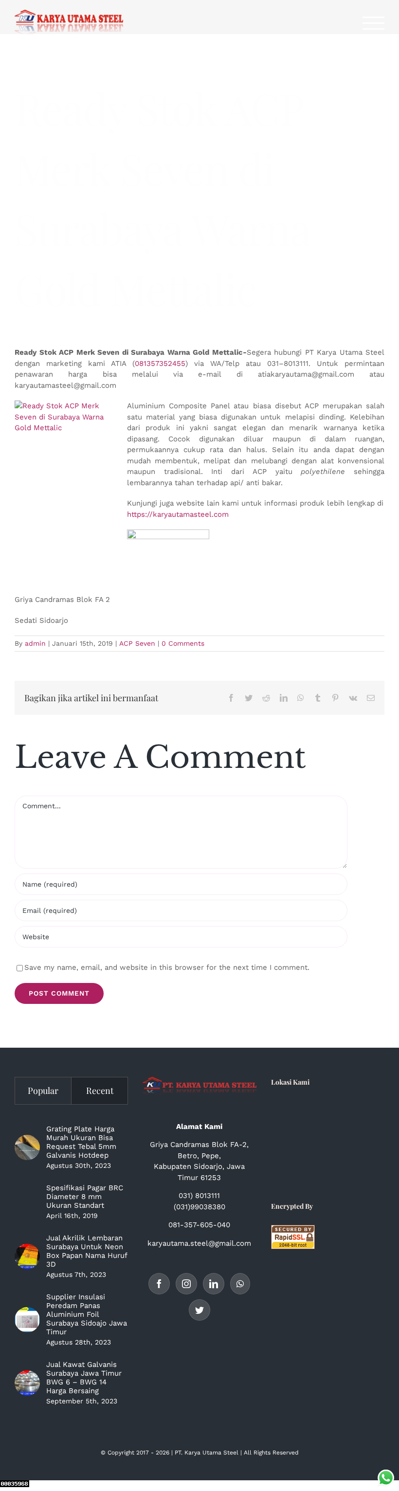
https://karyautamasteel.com (178, 514)
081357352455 (160, 363)
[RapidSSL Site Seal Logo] (293, 1230)
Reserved (285, 1452)
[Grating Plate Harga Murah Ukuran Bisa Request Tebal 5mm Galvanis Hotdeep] (27, 1147)
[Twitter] (199, 1310)
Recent (99, 1090)
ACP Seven (137, 643)
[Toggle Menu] (374, 23)
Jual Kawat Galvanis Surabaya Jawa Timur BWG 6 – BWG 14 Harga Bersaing (84, 1377)
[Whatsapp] (240, 1283)
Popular (43, 1090)
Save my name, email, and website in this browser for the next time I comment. (166, 967)
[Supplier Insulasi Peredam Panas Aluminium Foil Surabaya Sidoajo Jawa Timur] (27, 1319)
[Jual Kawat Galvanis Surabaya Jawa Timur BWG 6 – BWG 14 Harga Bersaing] (27, 1383)
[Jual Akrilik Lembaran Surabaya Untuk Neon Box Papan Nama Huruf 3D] (27, 1256)
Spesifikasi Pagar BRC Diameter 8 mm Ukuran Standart (84, 1196)
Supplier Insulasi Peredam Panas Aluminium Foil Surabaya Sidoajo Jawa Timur (86, 1314)
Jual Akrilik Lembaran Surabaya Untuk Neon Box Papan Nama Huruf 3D (86, 1251)
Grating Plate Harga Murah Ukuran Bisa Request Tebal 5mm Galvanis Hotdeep (81, 1142)
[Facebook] (159, 1283)
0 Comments (183, 643)
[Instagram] (186, 1283)
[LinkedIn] (213, 1283)
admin (35, 643)
